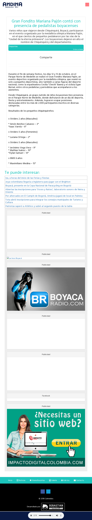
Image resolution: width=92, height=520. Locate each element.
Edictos (66, 480)
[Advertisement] (46, 232)
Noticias (21, 480)
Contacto (80, 480)
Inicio (10, 480)
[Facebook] (43, 491)
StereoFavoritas (38, 480)
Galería (54, 480)
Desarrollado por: (34, 506)
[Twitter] (48, 491)
